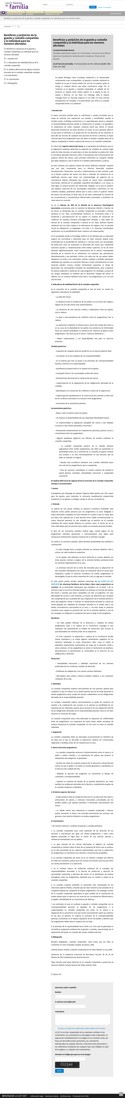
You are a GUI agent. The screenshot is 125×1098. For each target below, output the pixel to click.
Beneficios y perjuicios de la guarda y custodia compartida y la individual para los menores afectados (21, 52)
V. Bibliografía (11, 83)
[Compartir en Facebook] (13, 26)
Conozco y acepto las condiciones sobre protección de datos (81, 1028)
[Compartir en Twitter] (15, 26)
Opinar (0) (57, 974)
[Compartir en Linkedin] (18, 26)
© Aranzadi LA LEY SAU (81, 1096)
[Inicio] (4, 12)
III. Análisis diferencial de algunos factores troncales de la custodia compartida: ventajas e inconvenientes (22, 72)
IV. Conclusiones (12, 79)
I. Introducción (12, 59)
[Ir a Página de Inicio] (19, 5)
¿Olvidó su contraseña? (104, 7)
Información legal (37, 1096)
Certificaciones (65, 1096)
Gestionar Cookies (51, 1096)
